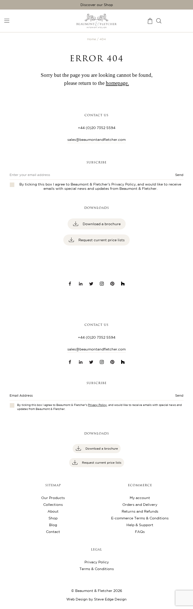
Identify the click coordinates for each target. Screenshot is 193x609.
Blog (53, 525)
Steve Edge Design (110, 599)
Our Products (53, 498)
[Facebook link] (70, 284)
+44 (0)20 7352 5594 (96, 128)
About (53, 511)
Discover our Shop (96, 5)
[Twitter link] (91, 284)
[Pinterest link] (112, 284)
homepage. (117, 83)
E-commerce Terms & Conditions (140, 518)
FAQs (140, 532)
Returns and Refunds (140, 511)
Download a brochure (101, 224)
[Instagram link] (102, 284)
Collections (53, 505)
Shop (53, 518)
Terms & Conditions (96, 569)
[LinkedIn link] (81, 284)
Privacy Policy (123, 184)
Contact (53, 532)
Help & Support (139, 525)
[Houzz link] (123, 284)
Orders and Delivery (139, 505)
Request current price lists (101, 240)
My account (140, 498)
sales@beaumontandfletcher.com (96, 140)
